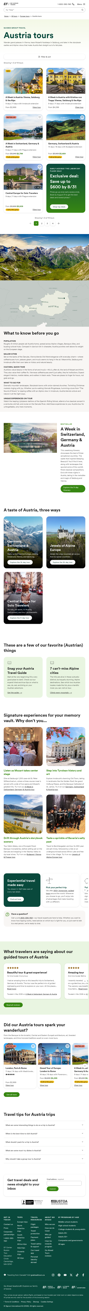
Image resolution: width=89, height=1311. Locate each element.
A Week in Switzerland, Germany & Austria (41, 994)
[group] (22, 890)
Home (6, 16)
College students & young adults (71, 1229)
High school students (67, 1225)
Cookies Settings (47, 1302)
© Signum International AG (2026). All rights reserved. (23, 1306)
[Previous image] (35, 91)
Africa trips (22, 1244)
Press (6, 1228)
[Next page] (58, 223)
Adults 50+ (62, 1236)
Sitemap (36, 1302)
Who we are (50, 1224)
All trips (20, 1258)
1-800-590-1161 (26, 918)
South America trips (20, 1238)
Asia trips (21, 1247)
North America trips (20, 1228)
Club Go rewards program (48, 1244)
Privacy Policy (26, 1302)
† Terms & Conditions (11, 1302)
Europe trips (22, 1222)
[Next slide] (85, 890)
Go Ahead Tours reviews (49, 1253)
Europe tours (25, 16)
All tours (14, 16)
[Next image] (40, 91)
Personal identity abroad (34, 1259)
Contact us (8, 1224)
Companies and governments (70, 1240)
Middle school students (68, 1222)
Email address (55, 1179)
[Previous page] (30, 223)
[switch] (40, 71)
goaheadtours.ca (38, 1275)
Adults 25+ (62, 1233)
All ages (61, 1244)
